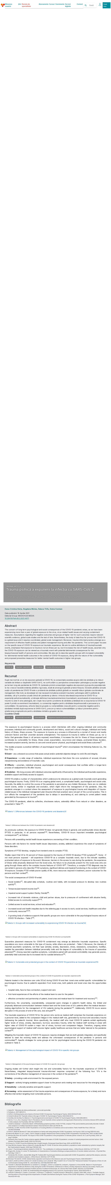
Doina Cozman (56, 609)
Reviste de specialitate (26, 5)
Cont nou (105, 5)
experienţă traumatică (23, 717)
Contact (80, 4)
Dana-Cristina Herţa (13, 609)
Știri (19, 4)
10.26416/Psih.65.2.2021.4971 (17, 618)
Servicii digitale (68, 5)
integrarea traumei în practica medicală (61, 717)
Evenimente (60, 4)
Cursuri (52, 4)
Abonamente (43, 4)
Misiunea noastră (8, 5)
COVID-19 (9, 717)
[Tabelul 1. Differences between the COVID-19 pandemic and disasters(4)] (36, 815)
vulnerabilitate (39, 717)
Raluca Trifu (43, 609)
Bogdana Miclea (30, 609)
